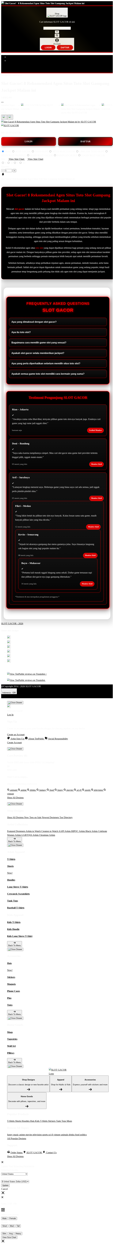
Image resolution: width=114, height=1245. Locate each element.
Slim (4, 1233)
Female (13, 1218)
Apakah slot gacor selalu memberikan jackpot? (37, 353)
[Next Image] (4, 117)
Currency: (6, 1177)
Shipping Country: (10, 1170)
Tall (18, 1226)
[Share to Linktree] (9, 647)
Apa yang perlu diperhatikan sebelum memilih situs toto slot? (45, 363)
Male (4, 1218)
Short (4, 1226)
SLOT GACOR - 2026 (12, 623)
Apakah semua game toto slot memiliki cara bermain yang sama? (47, 374)
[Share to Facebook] (9, 643)
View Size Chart (9, 1237)
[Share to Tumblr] (9, 661)
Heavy (18, 1233)
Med (12, 1226)
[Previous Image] (10, 117)
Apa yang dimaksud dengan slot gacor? (34, 322)
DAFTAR (65, 47)
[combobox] (57, 28)
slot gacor (19, 209)
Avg (11, 1233)
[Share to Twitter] (9, 638)
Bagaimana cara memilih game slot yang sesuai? (38, 342)
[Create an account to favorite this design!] (2, 102)
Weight (4, 1229)
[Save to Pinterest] (9, 652)
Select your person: (10, 1214)
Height (4, 1222)
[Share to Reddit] (9, 657)
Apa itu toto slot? (21, 332)
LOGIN (48, 47)
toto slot (39, 248)
